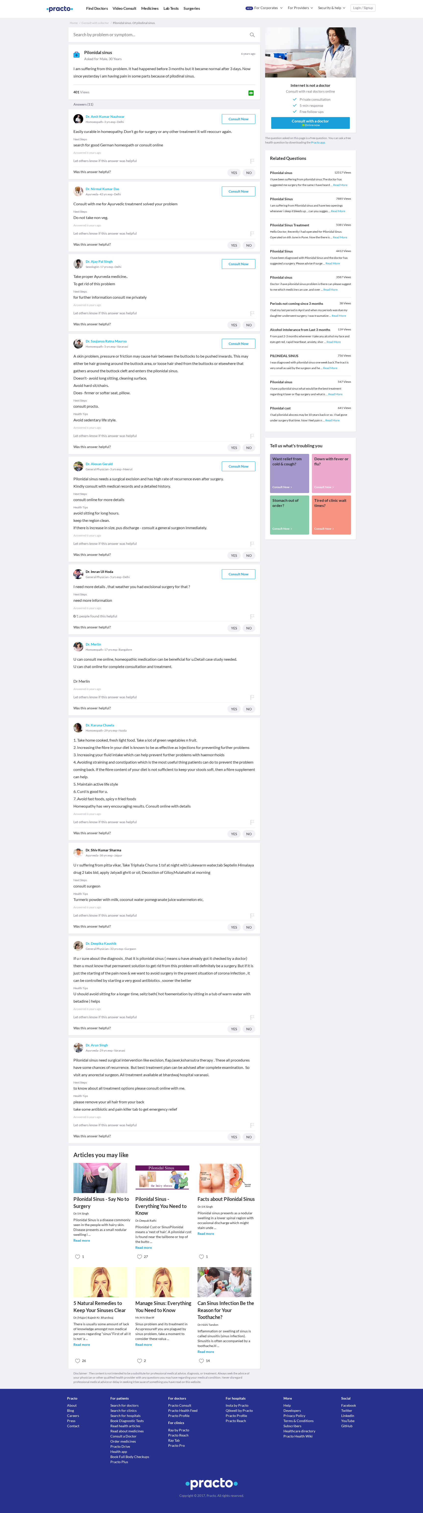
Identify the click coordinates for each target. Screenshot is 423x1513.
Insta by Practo (237, 1405)
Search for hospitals (125, 1416)
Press (71, 1421)
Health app (118, 1451)
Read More (340, 185)
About (72, 1405)
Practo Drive (120, 1446)
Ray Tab (174, 1440)
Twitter (346, 1410)
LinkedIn (347, 1416)
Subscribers (292, 1426)
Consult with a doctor (95, 23)
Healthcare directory (299, 1431)
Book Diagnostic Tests (127, 1421)
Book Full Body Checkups (129, 1457)
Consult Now (238, 119)
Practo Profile (178, 1416)
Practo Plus (119, 1462)
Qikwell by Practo (239, 1410)
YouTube (347, 1421)
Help (287, 1405)
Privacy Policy (294, 1416)
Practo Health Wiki (298, 1436)
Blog (70, 1410)
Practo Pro (176, 1445)
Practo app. (318, 142)
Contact (73, 1426)
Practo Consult (179, 1405)
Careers (73, 1416)
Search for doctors (124, 1405)
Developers (292, 1410)
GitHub (346, 1426)
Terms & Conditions (298, 1421)
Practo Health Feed (183, 1410)
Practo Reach (178, 1435)
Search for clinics (123, 1410)
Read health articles (125, 1426)
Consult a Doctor (123, 1436)
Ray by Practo (178, 1430)
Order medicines (123, 1441)
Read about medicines (127, 1431)
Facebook (348, 1405)
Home (74, 23)
